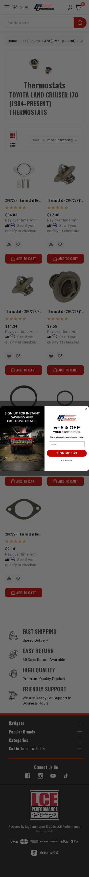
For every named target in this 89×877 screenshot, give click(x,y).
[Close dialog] (86, 409)
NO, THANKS (66, 461)
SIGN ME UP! (66, 453)
